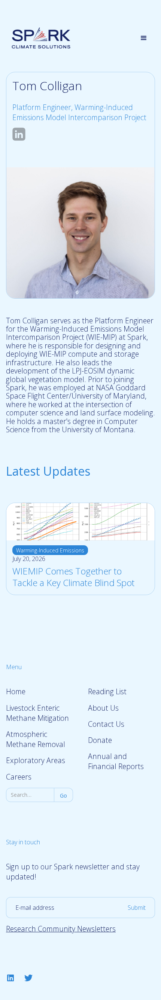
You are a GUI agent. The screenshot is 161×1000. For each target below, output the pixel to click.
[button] (144, 38)
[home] (39, 38)
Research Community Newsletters (61, 929)
